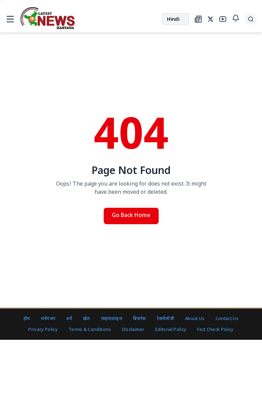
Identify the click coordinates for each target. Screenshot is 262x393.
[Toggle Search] (251, 19)
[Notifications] (235, 18)
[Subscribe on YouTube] (223, 19)
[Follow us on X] (210, 19)
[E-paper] (198, 19)
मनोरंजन (48, 319)
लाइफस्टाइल (111, 319)
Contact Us (227, 319)
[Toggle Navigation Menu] (10, 19)
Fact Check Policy (215, 330)
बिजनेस (139, 319)
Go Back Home (131, 215)
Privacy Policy (43, 330)
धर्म (69, 319)
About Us (195, 319)
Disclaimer (133, 330)
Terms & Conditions (90, 330)
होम (27, 319)
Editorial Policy (170, 330)
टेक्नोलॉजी (165, 319)
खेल (86, 319)
